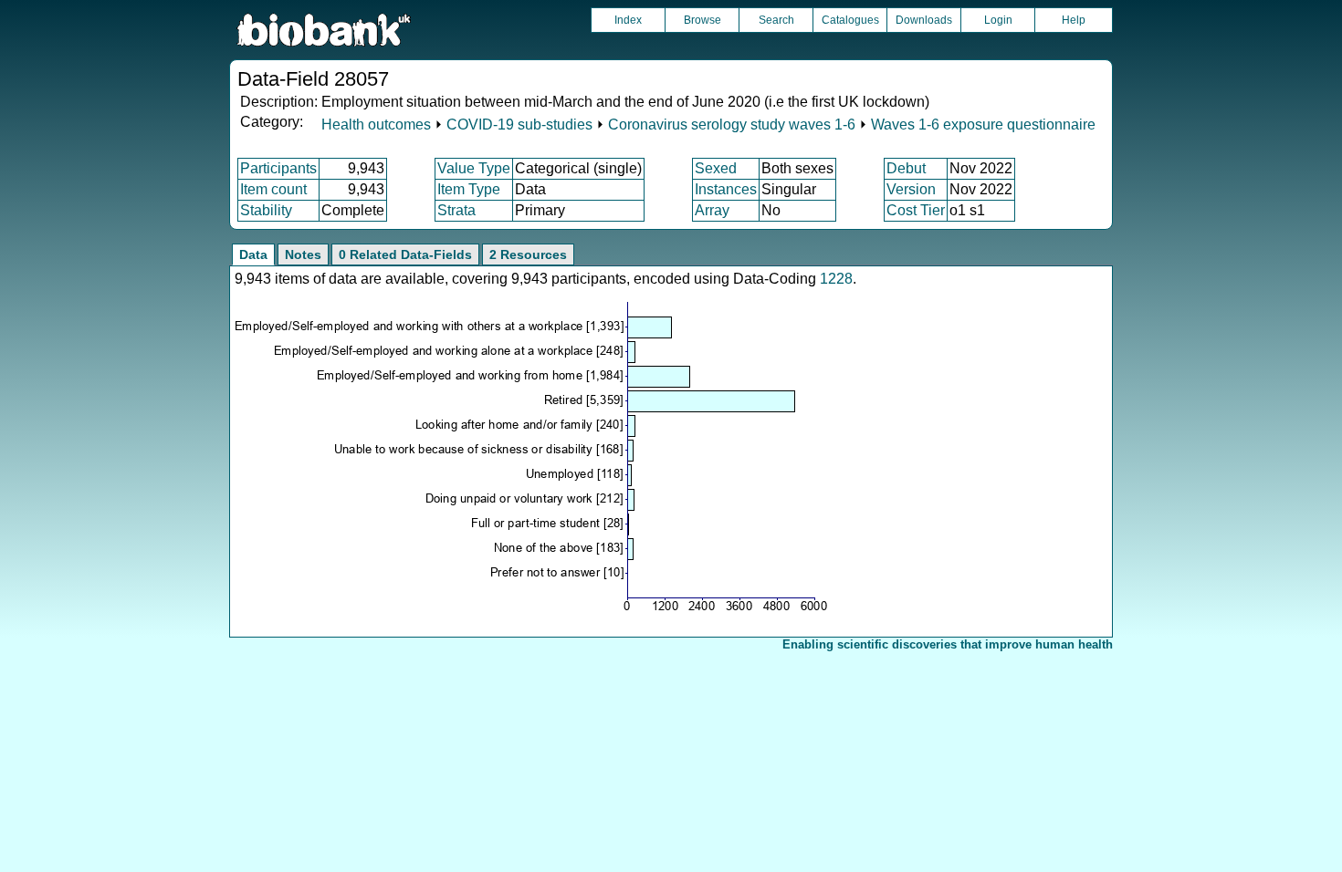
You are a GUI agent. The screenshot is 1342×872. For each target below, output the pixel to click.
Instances (726, 189)
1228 (836, 278)
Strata (456, 210)
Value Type (473, 168)
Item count (273, 189)
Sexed (716, 168)
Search (776, 20)
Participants (278, 168)
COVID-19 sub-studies (519, 124)
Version (911, 189)
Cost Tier (915, 210)
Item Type (468, 189)
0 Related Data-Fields (405, 254)
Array (712, 210)
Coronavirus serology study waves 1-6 (731, 124)
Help (1073, 20)
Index (628, 20)
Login (998, 20)
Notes (303, 254)
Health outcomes (376, 124)
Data (253, 254)
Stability (266, 210)
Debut (906, 168)
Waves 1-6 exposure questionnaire (983, 124)
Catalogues (850, 20)
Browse (702, 20)
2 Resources (528, 254)
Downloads (924, 20)
